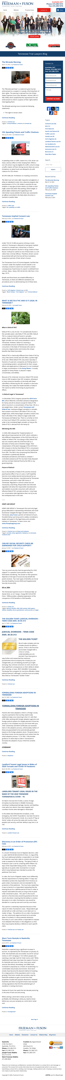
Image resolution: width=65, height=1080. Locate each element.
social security (28, 610)
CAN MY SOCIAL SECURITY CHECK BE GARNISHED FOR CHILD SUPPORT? (17, 544)
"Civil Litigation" (20, 292)
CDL (7, 207)
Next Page (34, 1019)
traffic (18, 207)
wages (37, 610)
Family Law (11, 606)
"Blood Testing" (10, 292)
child (18, 608)
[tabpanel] (10, 45)
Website (16, 10)
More (61, 10)
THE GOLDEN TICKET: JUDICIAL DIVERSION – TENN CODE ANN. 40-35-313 (20, 619)
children (4, 610)
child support (31, 608)
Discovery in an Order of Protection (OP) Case (19, 842)
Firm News (49, 129)
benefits (13, 608)
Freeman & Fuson (18, 1075)
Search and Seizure (52, 131)
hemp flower (26, 368)
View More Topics (50, 154)
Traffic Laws (11, 205)
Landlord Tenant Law (13, 833)
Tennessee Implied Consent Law (16, 216)
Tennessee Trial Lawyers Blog (17, 4)
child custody (23, 608)
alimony (8, 608)
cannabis (8, 533)
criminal (19, 123)
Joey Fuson (14, 515)
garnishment (20, 610)
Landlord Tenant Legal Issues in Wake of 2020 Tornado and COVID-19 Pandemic (19, 765)
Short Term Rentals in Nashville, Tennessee (16, 939)
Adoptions (10, 755)
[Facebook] (49, 109)
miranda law (28, 123)
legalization (19, 533)
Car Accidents (50, 144)
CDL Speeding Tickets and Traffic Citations (20, 132)
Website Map (43, 1035)
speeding (11, 207)
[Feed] (55, 113)
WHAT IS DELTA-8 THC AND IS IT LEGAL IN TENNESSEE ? (19, 301)
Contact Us (44, 10)
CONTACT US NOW (34, 36)
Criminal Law (11, 122)
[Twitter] (53, 109)
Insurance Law (50, 149)
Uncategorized (11, 1011)
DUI (27, 290)
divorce (15, 610)
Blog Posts (52, 1035)
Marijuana (25, 533)
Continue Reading (8, 118)
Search (53, 169)
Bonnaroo (49, 152)
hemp (13, 533)
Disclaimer (25, 1035)
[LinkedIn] (57, 109)
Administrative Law (52, 146)
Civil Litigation (11, 290)
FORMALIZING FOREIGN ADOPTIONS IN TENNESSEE (19, 693)
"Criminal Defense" (11, 123)
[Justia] (51, 113)
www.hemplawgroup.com (11, 523)
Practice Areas (29, 10)
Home (5, 10)
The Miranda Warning (11, 62)
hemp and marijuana (23, 531)
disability (9, 610)
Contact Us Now (53, 99)
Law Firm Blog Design (54, 1075)
